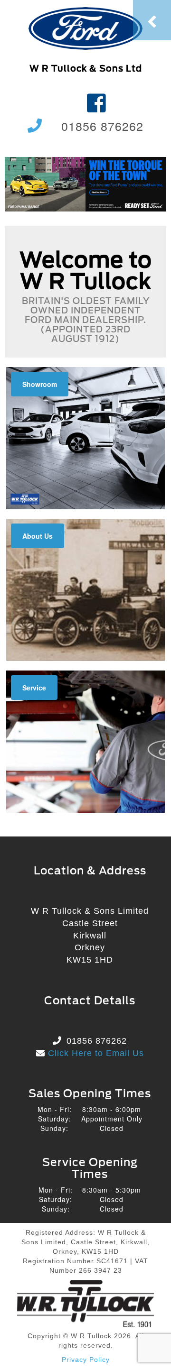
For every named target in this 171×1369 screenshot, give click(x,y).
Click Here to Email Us (94, 1053)
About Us (37, 536)
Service (34, 687)
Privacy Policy (86, 1359)
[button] (85, 184)
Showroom (39, 384)
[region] (85, 184)
